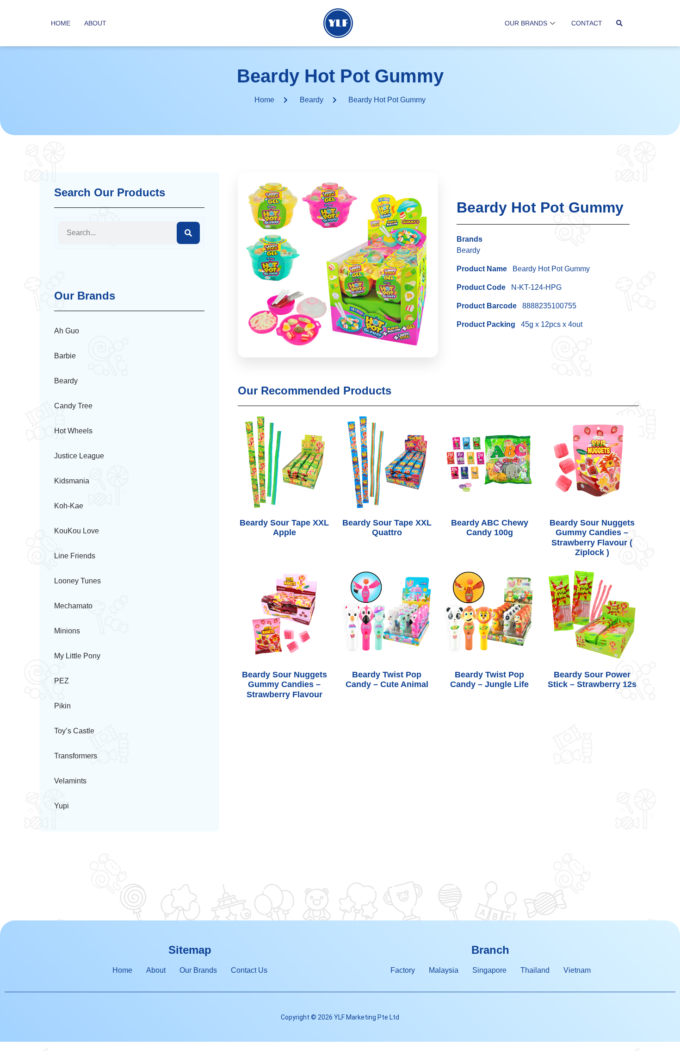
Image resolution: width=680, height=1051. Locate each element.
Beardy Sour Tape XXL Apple (284, 528)
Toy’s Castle (74, 731)
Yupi (61, 806)
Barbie (65, 356)
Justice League (79, 456)
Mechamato (73, 606)
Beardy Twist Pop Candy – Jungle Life (489, 679)
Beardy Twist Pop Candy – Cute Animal (387, 679)
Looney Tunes (77, 581)
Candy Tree (73, 406)
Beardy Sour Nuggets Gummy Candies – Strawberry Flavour (284, 684)
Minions (67, 631)
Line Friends (74, 556)
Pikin (62, 706)
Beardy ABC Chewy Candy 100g (489, 528)
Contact (586, 23)
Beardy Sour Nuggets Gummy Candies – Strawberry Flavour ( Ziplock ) (592, 537)
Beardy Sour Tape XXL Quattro (387, 528)
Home (60, 23)
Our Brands (526, 23)
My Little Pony (77, 656)
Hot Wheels (73, 431)
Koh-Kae (68, 506)
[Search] (188, 233)
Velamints (70, 781)
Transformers (75, 756)
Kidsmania (71, 481)
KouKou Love (76, 531)
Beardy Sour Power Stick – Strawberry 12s (592, 679)
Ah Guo (66, 331)
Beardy (311, 100)
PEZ (61, 681)
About (95, 23)
